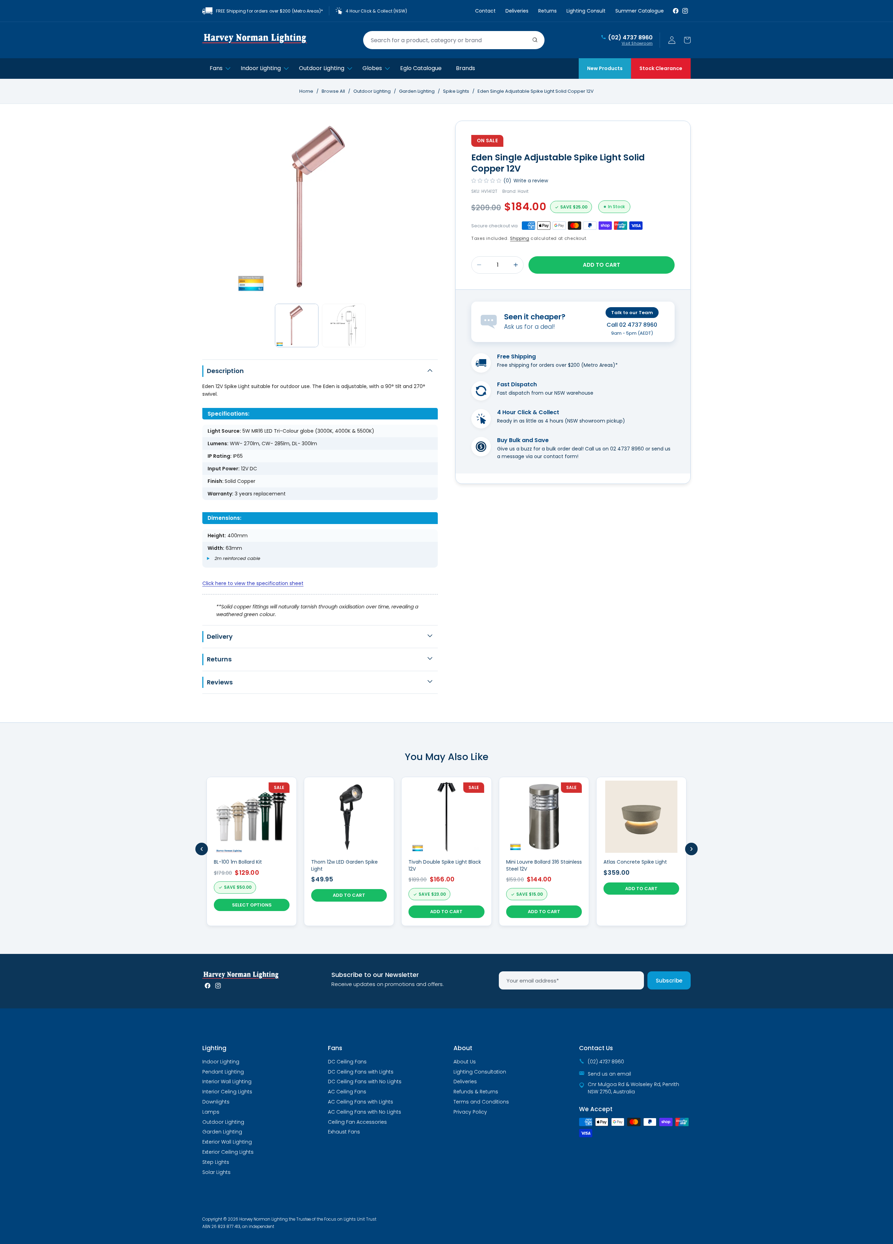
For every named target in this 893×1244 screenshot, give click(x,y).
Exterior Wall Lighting (227, 1141)
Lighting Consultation (479, 1071)
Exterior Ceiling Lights (228, 1151)
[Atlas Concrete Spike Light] (641, 851)
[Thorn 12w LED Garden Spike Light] (349, 851)
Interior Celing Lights (227, 1091)
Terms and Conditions (481, 1101)
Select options (252, 905)
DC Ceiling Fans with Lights (360, 1071)
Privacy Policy (470, 1111)
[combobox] (454, 40)
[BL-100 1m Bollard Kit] (252, 851)
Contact (485, 10)
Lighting (214, 1048)
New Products (605, 68)
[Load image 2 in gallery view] (344, 325)
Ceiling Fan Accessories (357, 1121)
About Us (464, 1061)
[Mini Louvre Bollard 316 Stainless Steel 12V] (544, 851)
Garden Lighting (417, 91)
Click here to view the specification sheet (252, 583)
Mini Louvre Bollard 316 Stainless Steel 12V (544, 865)
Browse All (333, 91)
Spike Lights (456, 91)
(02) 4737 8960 (630, 37)
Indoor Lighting (220, 1061)
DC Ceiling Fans (347, 1061)
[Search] (535, 40)
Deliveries (516, 10)
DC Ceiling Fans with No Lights (365, 1081)
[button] (687, 40)
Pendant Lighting (223, 1071)
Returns (547, 10)
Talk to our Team (632, 312)
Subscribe (669, 980)
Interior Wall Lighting (227, 1081)
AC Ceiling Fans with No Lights (364, 1111)
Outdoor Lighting (372, 91)
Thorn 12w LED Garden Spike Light (344, 865)
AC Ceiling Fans (347, 1091)
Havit (523, 191)
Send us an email (609, 1073)
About (462, 1048)
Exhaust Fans (344, 1131)
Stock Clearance (660, 68)
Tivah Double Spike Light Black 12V (444, 865)
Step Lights (215, 1162)
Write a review (530, 180)
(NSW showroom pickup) (595, 420)
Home (306, 91)
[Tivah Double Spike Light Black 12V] (446, 851)
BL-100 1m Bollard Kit (238, 862)
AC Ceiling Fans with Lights (360, 1101)
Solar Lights (216, 1172)
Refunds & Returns (475, 1091)
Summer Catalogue (639, 10)
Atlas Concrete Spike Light (635, 862)
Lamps (210, 1111)
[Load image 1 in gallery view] (296, 325)
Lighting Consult (586, 10)
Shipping (519, 238)
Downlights (216, 1101)
